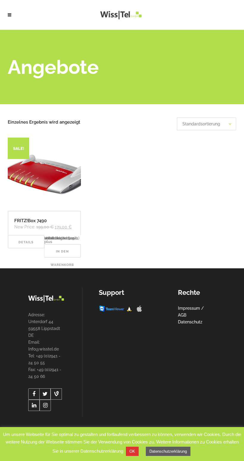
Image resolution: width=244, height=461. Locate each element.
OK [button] (132, 451)
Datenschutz (190, 322)
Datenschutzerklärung (168, 451)
